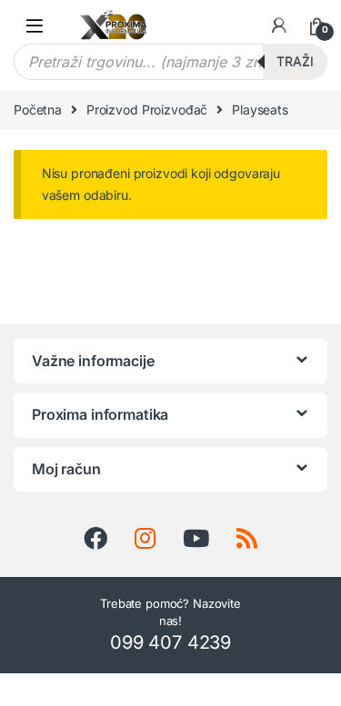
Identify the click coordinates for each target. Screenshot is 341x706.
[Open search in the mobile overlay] (170, 62)
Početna (38, 109)
